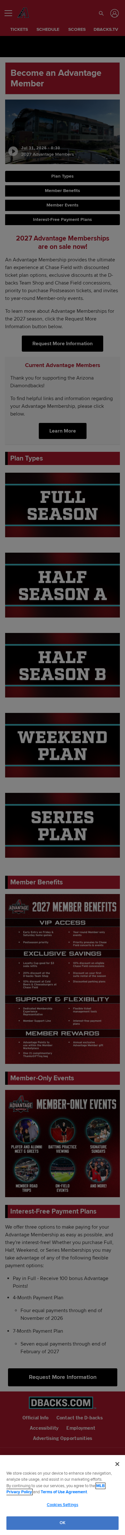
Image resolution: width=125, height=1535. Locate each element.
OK (62, 1522)
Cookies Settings (62, 1504)
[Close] (117, 1464)
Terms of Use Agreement (64, 1492)
